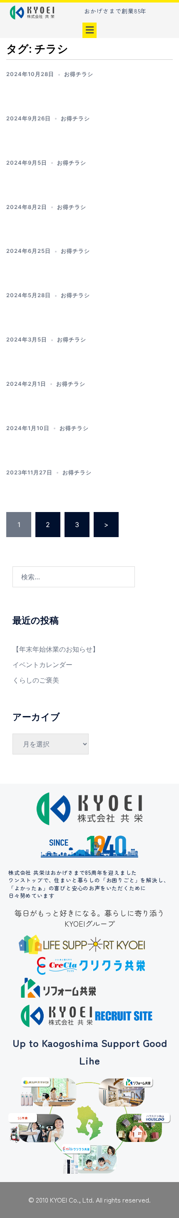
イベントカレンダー (42, 664)
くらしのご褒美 (35, 680)
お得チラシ (78, 74)
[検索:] (73, 576)
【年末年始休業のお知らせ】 (55, 649)
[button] (89, 30)
